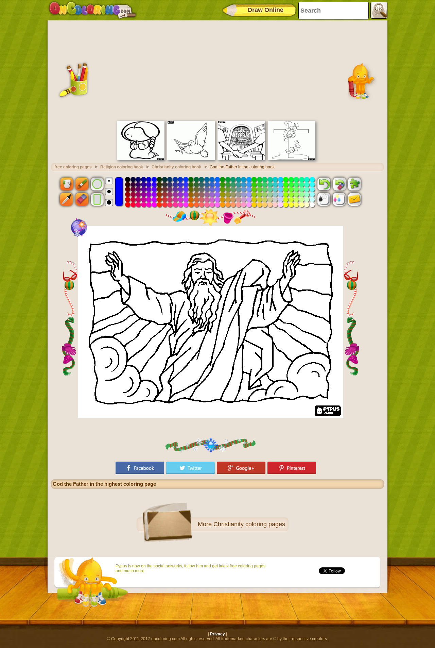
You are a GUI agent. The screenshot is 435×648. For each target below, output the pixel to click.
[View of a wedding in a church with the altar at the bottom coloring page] (241, 158)
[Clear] (339, 183)
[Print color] (339, 199)
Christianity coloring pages (249, 524)
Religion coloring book (121, 167)
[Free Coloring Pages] (93, 10)
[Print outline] (323, 199)
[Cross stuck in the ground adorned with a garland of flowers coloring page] (291, 158)
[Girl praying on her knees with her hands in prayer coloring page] (140, 158)
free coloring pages (73, 167)
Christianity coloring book (176, 167)
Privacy (217, 634)
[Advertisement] (217, 69)
